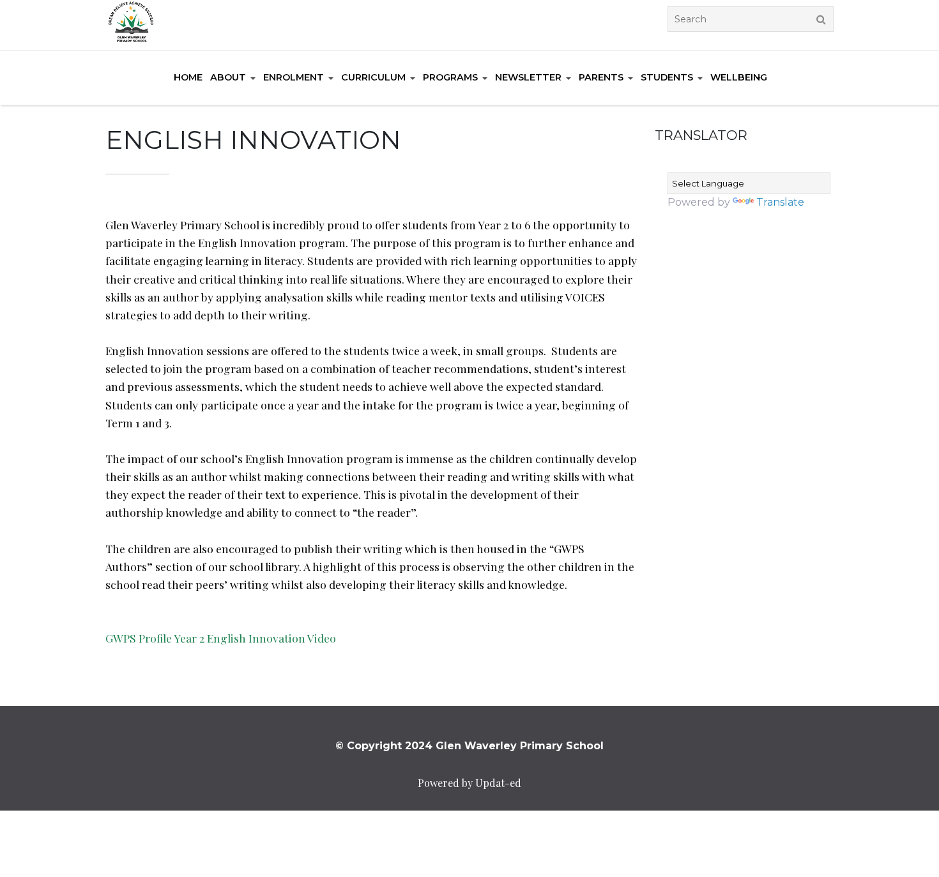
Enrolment (293, 77)
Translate (780, 202)
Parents (601, 77)
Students (667, 77)
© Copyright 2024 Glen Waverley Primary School (469, 746)
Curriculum (373, 77)
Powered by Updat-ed (469, 782)
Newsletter (528, 77)
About (228, 77)
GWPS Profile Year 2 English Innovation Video (220, 637)
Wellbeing (738, 77)
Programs (450, 77)
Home (188, 77)
